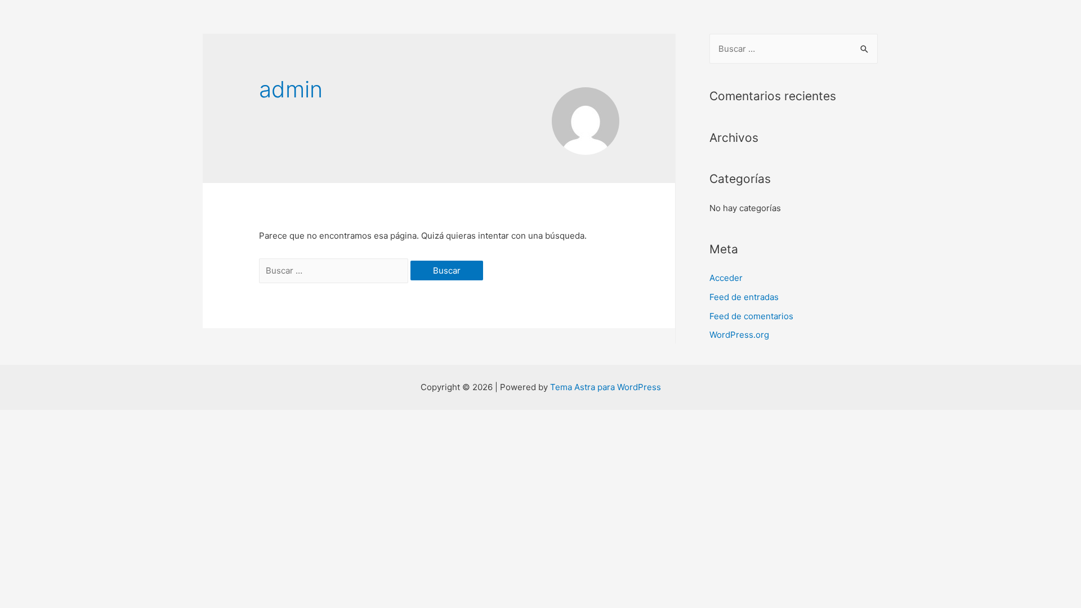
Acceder (726, 277)
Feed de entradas (744, 297)
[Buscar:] (334, 270)
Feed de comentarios (751, 316)
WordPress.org (739, 334)
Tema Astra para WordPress (605, 387)
